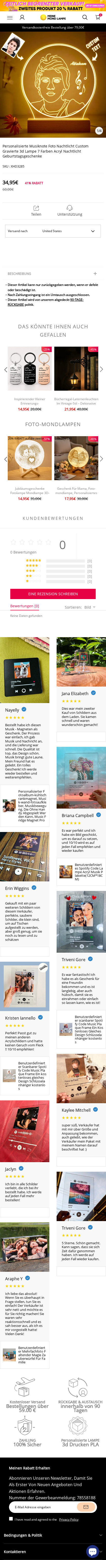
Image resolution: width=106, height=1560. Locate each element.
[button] (5, 380)
